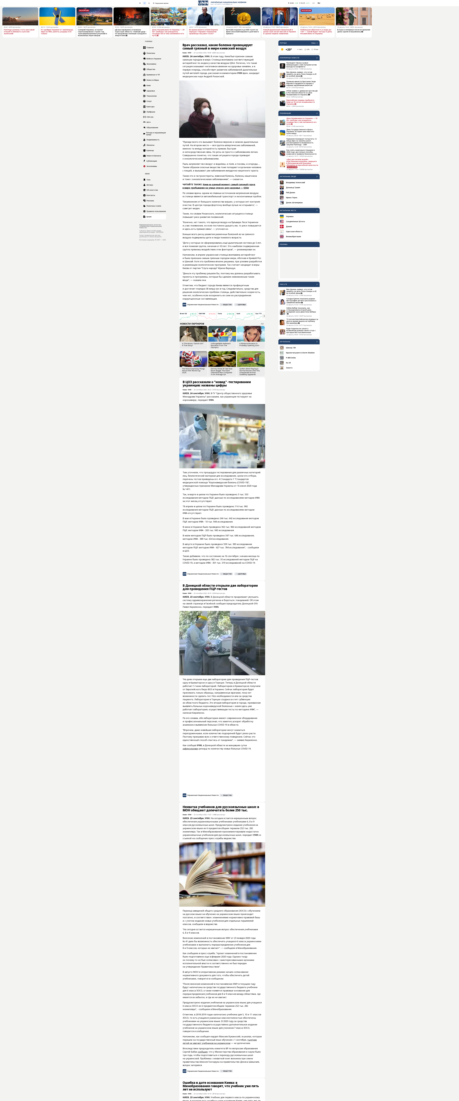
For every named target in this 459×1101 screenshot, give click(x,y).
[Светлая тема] (140, 3)
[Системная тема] (144, 3)
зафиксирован (190, 748)
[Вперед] (264, 316)
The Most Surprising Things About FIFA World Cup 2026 (193, 370)
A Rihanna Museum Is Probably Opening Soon (249, 344)
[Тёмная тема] (149, 3)
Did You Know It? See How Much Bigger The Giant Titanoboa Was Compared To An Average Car (221, 371)
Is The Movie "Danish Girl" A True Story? (193, 344)
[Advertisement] (299, 263)
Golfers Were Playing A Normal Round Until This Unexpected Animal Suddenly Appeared (249, 371)
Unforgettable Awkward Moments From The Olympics (220, 345)
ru (319, 3)
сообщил (203, 1051)
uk (313, 3)
